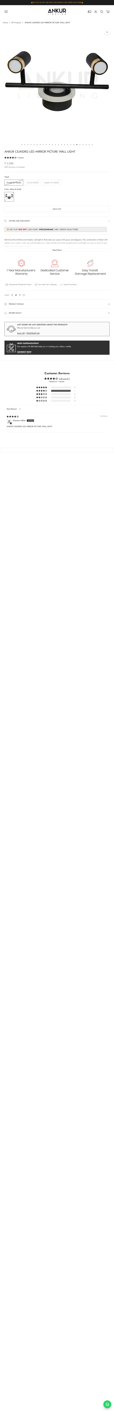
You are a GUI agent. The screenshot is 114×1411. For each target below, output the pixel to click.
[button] (10, 157)
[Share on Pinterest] (20, 295)
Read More (57, 250)
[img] (13, 416)
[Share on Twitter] (16, 295)
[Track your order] (89, 11)
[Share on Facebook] (12, 295)
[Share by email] (24, 295)
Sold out (57, 209)
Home (5, 22)
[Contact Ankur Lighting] (107, 1404)
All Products (16, 22)
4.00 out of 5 (64, 378)
